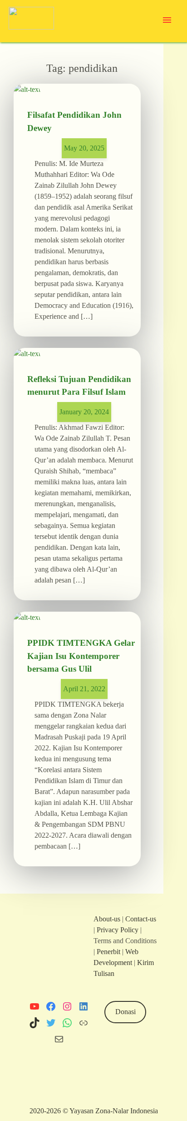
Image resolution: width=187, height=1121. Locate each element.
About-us (107, 919)
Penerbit (108, 951)
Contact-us (140, 919)
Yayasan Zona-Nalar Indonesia (113, 1111)
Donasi (125, 1011)
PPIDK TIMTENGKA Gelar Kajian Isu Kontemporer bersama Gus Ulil (81, 655)
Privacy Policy (117, 930)
